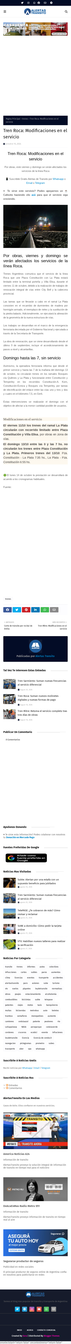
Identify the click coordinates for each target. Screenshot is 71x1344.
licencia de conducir (43, 1038)
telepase (49, 999)
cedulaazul (23, 1021)
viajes (20, 1005)
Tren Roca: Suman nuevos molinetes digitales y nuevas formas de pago (38, 697)
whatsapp (40, 1049)
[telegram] (51, 3)
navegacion (10, 1043)
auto (45, 1010)
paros (44, 972)
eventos (30, 978)
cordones (9, 1032)
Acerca (30, 1330)
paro (25, 983)
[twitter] (22, 3)
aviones (35, 983)
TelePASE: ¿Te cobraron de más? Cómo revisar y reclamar (39, 912)
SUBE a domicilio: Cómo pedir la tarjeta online (39, 927)
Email (29, 182)
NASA (23, 1027)
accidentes (58, 978)
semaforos (22, 1016)
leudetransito (11, 1038)
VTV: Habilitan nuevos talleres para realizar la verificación (41, 943)
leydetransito (41, 988)
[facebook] (39, 3)
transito (8, 967)
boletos (55, 1010)
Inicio (19, 1330)
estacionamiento (33, 994)
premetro (40, 1043)
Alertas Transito (44, 656)
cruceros (22, 1032)
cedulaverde (52, 1027)
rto (58, 1021)
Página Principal (13, 119)
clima (7, 978)
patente (36, 1021)
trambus (9, 1016)
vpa (29, 1049)
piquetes (27, 988)
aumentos (55, 972)
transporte (44, 978)
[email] (45, 3)
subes (51, 1043)
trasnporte (10, 1049)
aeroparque (36, 1027)
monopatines (37, 1016)
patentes (9, 1005)
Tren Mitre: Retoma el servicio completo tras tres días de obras (42, 713)
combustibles (11, 999)
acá (34, 194)
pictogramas (25, 1043)
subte (37, 999)
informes (31, 967)
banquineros (52, 1005)
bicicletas (26, 999)
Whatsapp (58, 179)
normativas (57, 988)
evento (45, 1032)
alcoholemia (50, 994)
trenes (25, 119)
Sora (25, 1336)
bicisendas (21, 1010)
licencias (19, 978)
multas (8, 1010)
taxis (39, 1005)
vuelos (15, 988)
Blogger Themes (51, 1336)
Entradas (13, 1085)
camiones (9, 1021)
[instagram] (28, 3)
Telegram (40, 182)
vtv (6, 988)
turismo (56, 983)
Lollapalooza (11, 1027)
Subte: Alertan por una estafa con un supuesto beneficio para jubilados (38, 881)
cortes (24, 972)
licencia (25, 1038)
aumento (52, 1016)
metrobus (34, 1010)
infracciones (10, 972)
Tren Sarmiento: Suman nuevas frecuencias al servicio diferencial (42, 682)
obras (7, 994)
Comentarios (15, 1088)
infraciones (57, 1032)
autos (42, 967)
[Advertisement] (35, 73)
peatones (48, 1021)
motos (30, 1005)
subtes (34, 972)
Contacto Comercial (46, 1330)
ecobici (34, 1032)
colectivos (53, 967)
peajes (18, 994)
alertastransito (12, 983)
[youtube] (39, 1309)
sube (46, 983)
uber (21, 1049)
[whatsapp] (34, 3)
